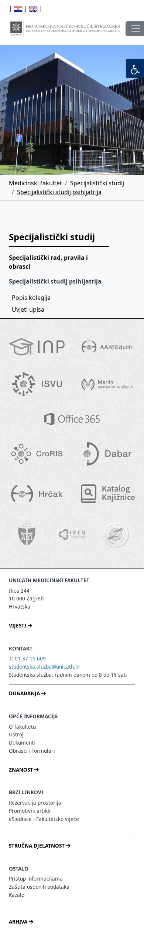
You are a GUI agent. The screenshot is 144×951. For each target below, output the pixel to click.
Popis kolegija (31, 298)
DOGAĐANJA (25, 693)
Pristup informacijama (36, 878)
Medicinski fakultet (35, 183)
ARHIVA (19, 921)
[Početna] (64, 28)
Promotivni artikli (30, 810)
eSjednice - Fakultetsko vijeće (44, 818)
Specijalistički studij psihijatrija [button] (55, 281)
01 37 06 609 (30, 658)
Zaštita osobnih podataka (39, 886)
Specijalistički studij (97, 183)
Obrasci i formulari (32, 750)
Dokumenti (22, 742)
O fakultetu (22, 726)
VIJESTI (18, 625)
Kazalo (16, 894)
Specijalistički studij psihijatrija (59, 192)
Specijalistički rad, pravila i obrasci (48, 262)
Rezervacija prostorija (35, 802)
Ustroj (16, 734)
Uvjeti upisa (28, 309)
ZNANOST (21, 769)
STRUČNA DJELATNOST (37, 845)
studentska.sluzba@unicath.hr (44, 666)
